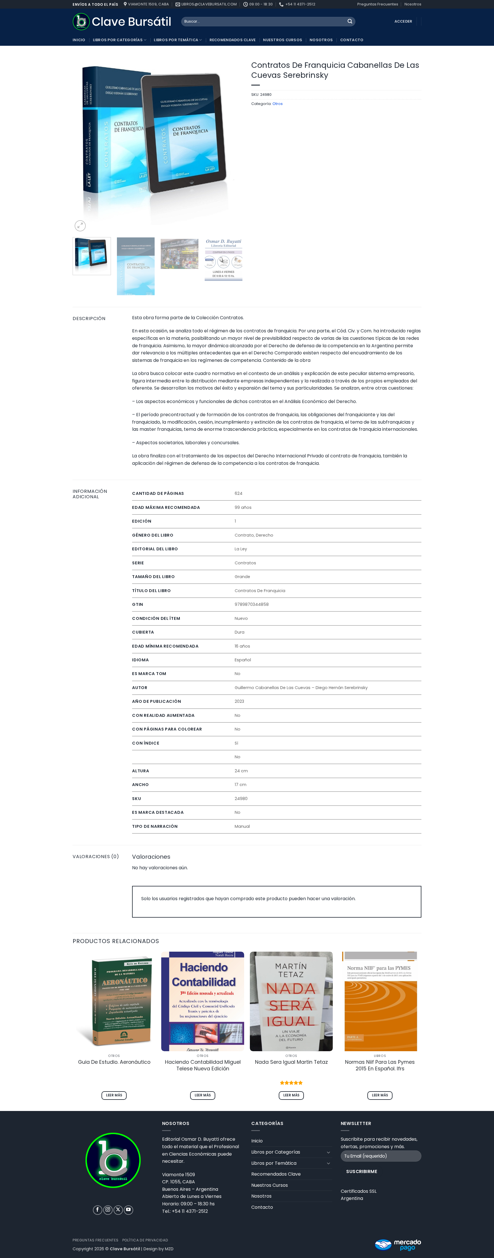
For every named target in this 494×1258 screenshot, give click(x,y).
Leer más (114, 1095)
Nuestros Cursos (282, 39)
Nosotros (413, 4)
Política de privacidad (145, 1240)
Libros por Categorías (118, 39)
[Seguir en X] (118, 1210)
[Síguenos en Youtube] (128, 1210)
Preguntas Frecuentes (377, 4)
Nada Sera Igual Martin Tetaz (291, 1062)
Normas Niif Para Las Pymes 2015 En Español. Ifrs (380, 1065)
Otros (277, 103)
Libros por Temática (176, 39)
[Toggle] (328, 1152)
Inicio (79, 39)
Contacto (351, 39)
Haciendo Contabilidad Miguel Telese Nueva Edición (203, 1065)
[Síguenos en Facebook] (97, 1210)
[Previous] (83, 144)
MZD (169, 1249)
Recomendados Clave (233, 39)
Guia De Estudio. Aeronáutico (114, 1062)
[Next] (232, 144)
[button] (80, 225)
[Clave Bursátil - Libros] (123, 21)
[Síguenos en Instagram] (108, 1210)
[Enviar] (350, 22)
